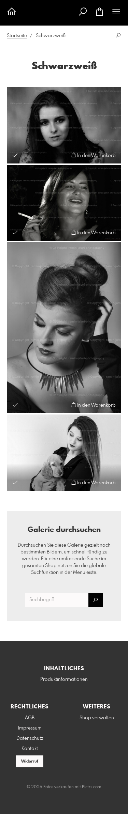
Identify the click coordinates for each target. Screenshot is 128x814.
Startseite (17, 35)
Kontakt (30, 748)
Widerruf (29, 762)
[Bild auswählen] (15, 155)
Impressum (30, 728)
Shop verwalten (97, 718)
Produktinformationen (64, 679)
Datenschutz (29, 738)
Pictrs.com (91, 787)
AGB (29, 718)
